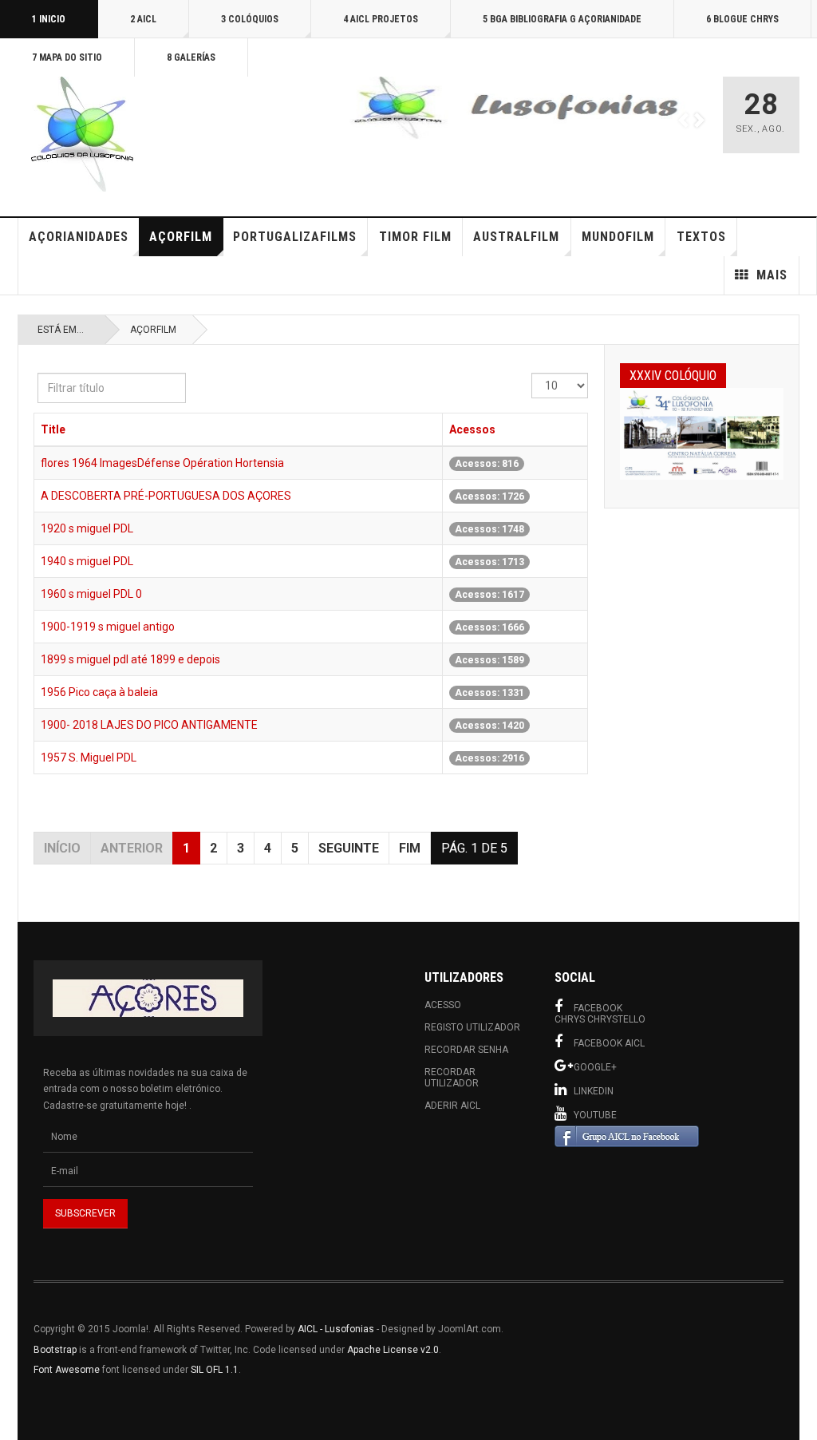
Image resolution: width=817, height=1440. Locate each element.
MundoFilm (618, 236)
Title (53, 429)
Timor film (415, 236)
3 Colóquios (249, 19)
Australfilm (516, 236)
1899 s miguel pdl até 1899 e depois (130, 659)
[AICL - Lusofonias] (81, 134)
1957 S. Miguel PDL (88, 757)
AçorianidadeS (78, 236)
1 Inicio (48, 19)
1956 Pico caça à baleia (99, 692)
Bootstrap (55, 1349)
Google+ (595, 1067)
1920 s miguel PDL (87, 528)
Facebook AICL (609, 1043)
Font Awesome (67, 1369)
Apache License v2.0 (393, 1349)
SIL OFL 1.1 (215, 1369)
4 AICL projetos (380, 19)
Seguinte (348, 848)
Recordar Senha (466, 1049)
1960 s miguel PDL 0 (91, 593)
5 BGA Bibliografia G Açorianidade (562, 19)
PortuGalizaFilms (295, 236)
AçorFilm (180, 236)
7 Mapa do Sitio (67, 57)
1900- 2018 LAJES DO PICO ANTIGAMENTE (149, 724)
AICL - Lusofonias (336, 1329)
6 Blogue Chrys (742, 19)
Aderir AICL (452, 1105)
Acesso (442, 1005)
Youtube (595, 1115)
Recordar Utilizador (451, 1077)
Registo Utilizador (472, 1027)
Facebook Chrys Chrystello (600, 1014)
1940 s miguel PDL (87, 561)
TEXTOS (701, 236)
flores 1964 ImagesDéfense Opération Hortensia (162, 463)
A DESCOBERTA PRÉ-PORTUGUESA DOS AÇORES (166, 495)
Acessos (472, 429)
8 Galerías (191, 57)
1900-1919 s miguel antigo (108, 626)
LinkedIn (594, 1091)
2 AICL (143, 19)
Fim (409, 848)
